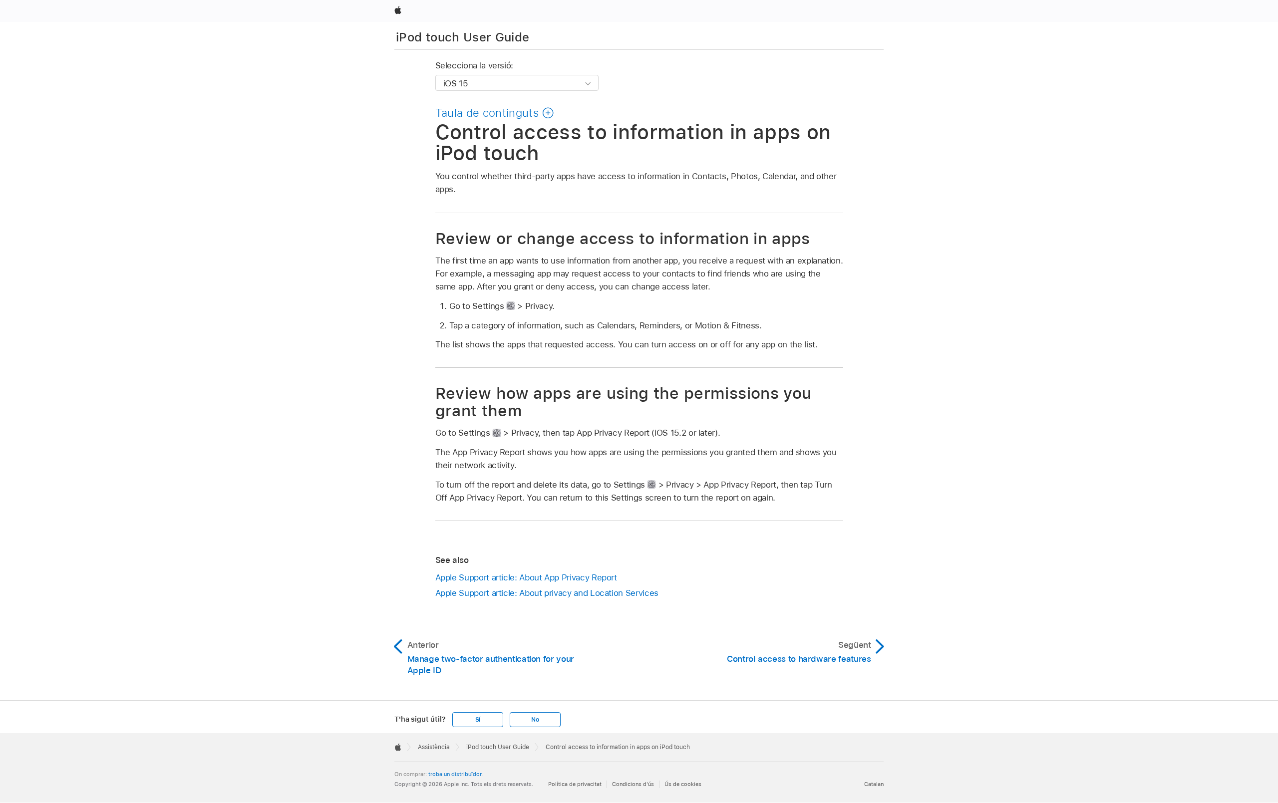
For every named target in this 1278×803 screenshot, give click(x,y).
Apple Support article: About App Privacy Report (526, 577)
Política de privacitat (575, 784)
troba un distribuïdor (454, 774)
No (535, 719)
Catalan (874, 784)
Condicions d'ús (633, 784)
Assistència (434, 747)
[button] (495, 112)
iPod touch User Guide (463, 37)
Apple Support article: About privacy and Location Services (546, 593)
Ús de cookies (682, 784)
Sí (478, 719)
